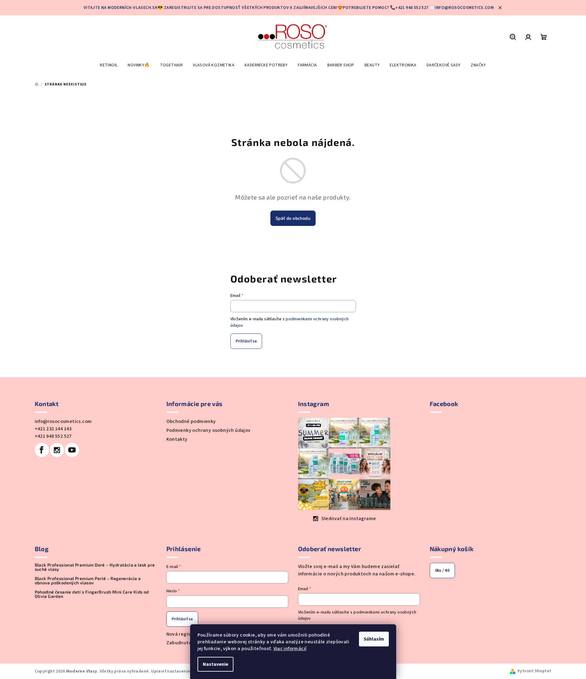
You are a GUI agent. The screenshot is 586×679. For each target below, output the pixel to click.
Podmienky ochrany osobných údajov (208, 430)
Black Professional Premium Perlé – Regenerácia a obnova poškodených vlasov (88, 580)
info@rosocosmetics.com (63, 421)
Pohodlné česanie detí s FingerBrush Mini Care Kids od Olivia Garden (92, 594)
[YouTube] (72, 450)
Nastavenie (215, 664)
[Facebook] (42, 450)
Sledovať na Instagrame (348, 518)
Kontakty (177, 439)
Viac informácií (290, 648)
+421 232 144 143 (53, 428)
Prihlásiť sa (246, 341)
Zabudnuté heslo (185, 642)
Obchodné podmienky (191, 421)
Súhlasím (374, 639)
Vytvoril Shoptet (534, 671)
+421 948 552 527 (53, 436)
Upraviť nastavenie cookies (179, 671)
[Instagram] (57, 450)
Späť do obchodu (293, 218)
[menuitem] (108, 65)
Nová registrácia (185, 634)
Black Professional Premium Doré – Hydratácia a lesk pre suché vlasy (95, 567)
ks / (442, 570)
